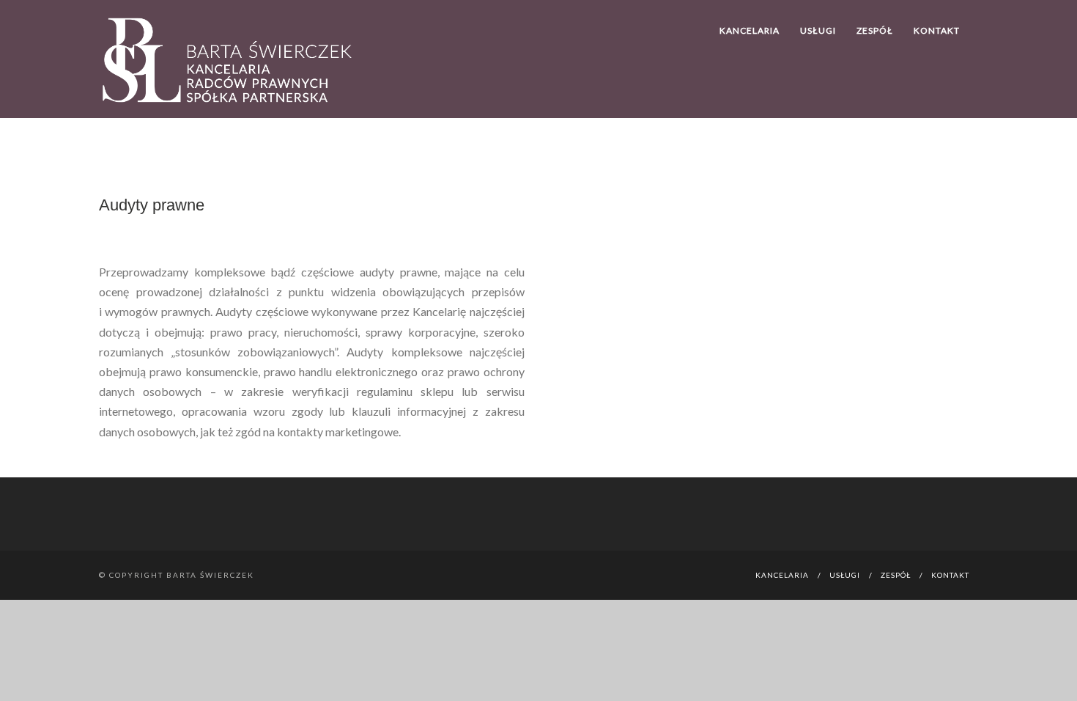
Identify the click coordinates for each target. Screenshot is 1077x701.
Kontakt (937, 30)
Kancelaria (749, 30)
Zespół (874, 30)
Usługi (818, 30)
